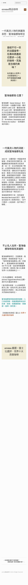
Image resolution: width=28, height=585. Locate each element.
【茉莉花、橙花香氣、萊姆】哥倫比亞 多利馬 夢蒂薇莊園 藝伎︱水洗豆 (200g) (11, 454)
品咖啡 (4, 36)
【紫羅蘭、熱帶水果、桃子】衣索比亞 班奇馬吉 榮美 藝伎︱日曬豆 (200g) (11, 435)
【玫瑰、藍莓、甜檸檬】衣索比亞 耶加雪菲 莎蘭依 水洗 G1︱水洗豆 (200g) (11, 416)
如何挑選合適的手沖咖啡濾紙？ (11, 560)
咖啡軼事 (8, 36)
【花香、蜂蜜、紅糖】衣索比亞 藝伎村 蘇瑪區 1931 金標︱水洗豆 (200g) (11, 396)
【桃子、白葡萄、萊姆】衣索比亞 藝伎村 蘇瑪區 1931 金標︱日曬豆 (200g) (11, 377)
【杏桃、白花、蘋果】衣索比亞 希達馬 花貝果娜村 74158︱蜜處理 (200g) (11, 546)
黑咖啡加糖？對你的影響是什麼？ (16, 562)
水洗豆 (14, 36)
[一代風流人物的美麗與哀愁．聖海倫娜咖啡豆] (14, 23)
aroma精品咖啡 (10, 9)
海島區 (11, 36)
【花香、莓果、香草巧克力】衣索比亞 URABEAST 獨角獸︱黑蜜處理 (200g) (11, 509)
